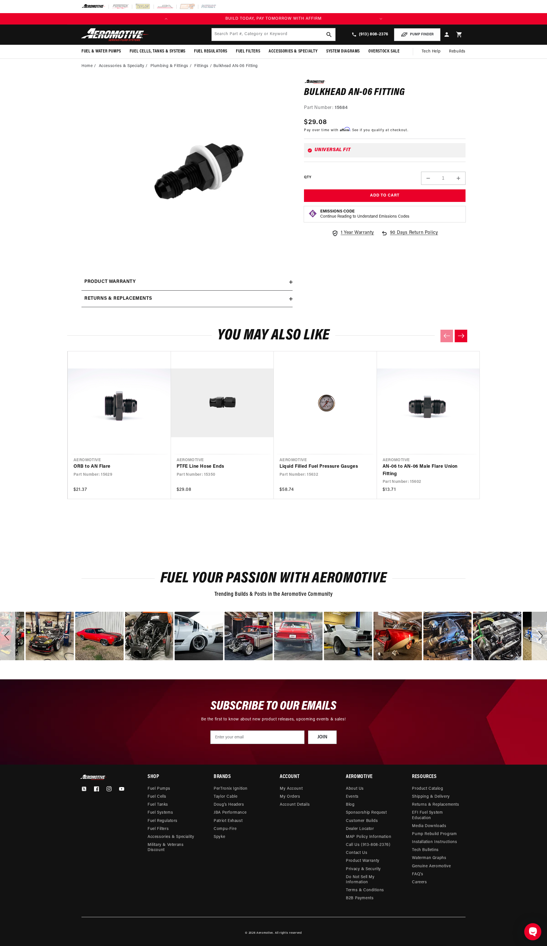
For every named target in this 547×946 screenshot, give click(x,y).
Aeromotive (264, 933)
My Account (291, 789)
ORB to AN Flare (92, 466)
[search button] (329, 34)
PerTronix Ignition (231, 789)
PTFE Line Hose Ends (200, 466)
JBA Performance (230, 813)
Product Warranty (362, 861)
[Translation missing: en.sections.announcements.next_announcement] (381, 19)
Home (87, 66)
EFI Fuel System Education (427, 815)
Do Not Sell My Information (360, 879)
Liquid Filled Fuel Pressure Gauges (318, 466)
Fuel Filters (158, 829)
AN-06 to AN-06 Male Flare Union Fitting (420, 470)
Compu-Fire (225, 829)
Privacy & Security (363, 869)
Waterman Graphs (429, 858)
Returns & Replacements (435, 805)
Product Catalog (427, 789)
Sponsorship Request (366, 813)
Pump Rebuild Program (434, 834)
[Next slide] (461, 336)
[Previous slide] (446, 336)
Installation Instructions (434, 842)
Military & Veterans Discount (165, 847)
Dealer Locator (360, 829)
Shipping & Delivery (431, 797)
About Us (355, 789)
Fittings (201, 66)
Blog (350, 805)
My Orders (290, 797)
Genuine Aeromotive (431, 866)
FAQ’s (417, 874)
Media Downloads (429, 826)
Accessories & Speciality (171, 837)
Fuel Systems (160, 813)
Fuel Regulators (162, 821)
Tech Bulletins (425, 850)
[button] (459, 34)
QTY (307, 177)
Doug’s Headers (229, 805)
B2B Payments (359, 898)
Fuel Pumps (159, 789)
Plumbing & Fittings (169, 66)
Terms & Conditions (365, 890)
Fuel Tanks (158, 805)
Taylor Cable (225, 797)
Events (352, 797)
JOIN (322, 737)
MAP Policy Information (368, 837)
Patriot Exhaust (228, 821)
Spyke (219, 837)
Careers (419, 882)
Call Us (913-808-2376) (368, 845)
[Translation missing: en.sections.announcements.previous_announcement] (166, 19)
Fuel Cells (157, 797)
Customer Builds (362, 821)
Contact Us (356, 853)
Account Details (295, 805)
